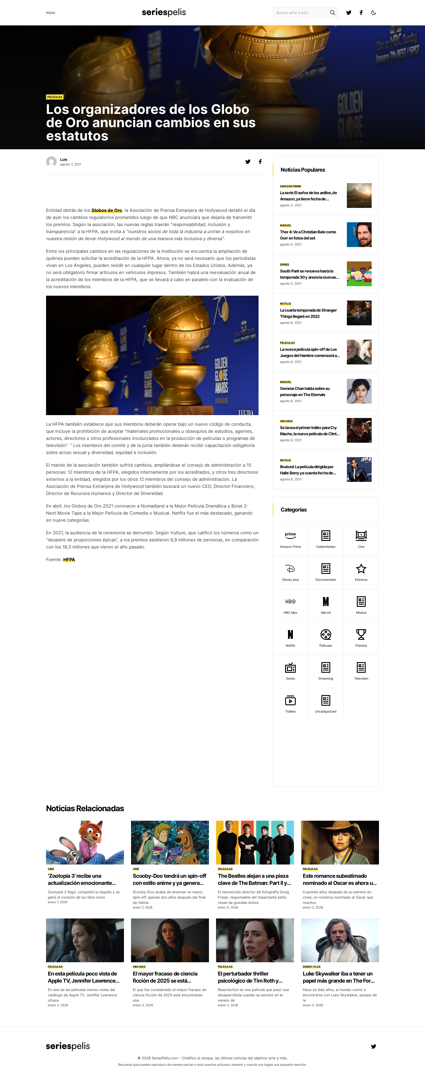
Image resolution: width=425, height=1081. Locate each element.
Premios (361, 645)
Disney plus (290, 579)
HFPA (69, 559)
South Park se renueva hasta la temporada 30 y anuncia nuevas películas (308, 277)
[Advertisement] (152, 191)
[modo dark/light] (373, 12)
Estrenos (361, 579)
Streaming (325, 678)
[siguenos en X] (248, 161)
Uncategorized (325, 711)
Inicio (50, 12)
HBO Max (286, 421)
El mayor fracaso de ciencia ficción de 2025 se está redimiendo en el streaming (165, 980)
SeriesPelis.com (165, 1058)
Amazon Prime (290, 186)
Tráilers (290, 711)
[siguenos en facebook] (361, 12)
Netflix (285, 303)
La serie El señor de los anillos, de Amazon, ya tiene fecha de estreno (308, 198)
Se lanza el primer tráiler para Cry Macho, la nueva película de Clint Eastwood (308, 433)
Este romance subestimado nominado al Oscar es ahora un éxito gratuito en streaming (339, 883)
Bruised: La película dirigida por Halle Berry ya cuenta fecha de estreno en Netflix (306, 472)
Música (361, 612)
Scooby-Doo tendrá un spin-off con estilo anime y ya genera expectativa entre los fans (169, 883)
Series (284, 264)
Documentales (325, 579)
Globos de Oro (106, 210)
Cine (361, 546)
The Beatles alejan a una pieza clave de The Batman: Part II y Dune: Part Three (253, 883)
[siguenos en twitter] (349, 12)
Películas (54, 97)
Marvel (285, 225)
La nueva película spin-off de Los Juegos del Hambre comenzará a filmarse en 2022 (308, 355)
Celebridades (325, 546)
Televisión (361, 678)
